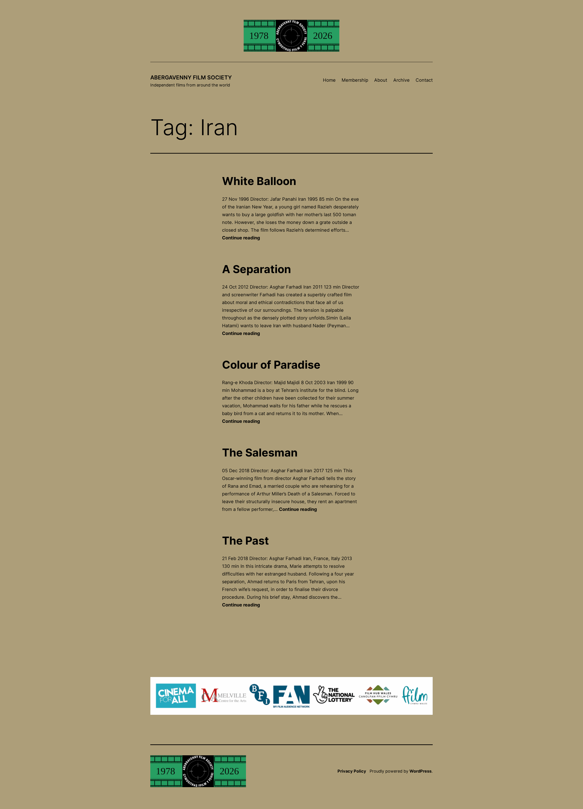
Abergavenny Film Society (191, 77)
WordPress (420, 771)
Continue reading (241, 238)
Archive (401, 80)
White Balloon (259, 181)
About (380, 80)
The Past (245, 540)
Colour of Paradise (271, 364)
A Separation (256, 269)
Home (329, 80)
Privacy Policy (352, 771)
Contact (424, 80)
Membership (355, 80)
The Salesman (260, 452)
